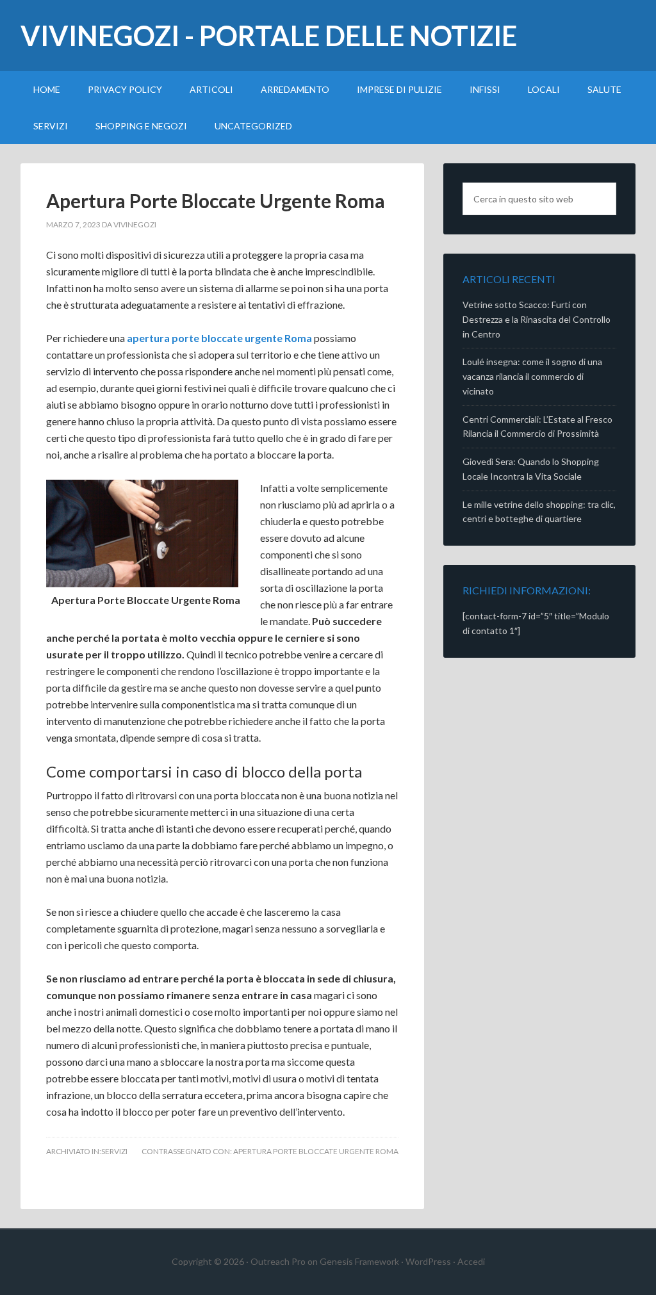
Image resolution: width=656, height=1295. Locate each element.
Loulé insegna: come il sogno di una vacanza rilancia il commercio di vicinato (532, 376)
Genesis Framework (359, 1261)
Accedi (471, 1261)
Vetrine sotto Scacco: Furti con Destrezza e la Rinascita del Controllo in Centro (537, 319)
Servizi (114, 1151)
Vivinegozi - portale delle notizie (268, 35)
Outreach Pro (278, 1261)
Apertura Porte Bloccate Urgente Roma (215, 200)
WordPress (428, 1261)
